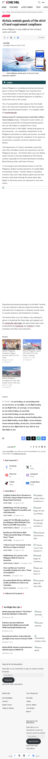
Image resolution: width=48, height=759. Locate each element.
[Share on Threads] (24, 755)
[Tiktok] (13, 483)
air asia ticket (24, 411)
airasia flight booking (10, 420)
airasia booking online (34, 417)
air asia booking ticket (31, 402)
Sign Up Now (33, 741)
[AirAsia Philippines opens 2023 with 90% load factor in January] (32, 344)
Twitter (30, 326)
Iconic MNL (12, 2)
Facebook (19, 326)
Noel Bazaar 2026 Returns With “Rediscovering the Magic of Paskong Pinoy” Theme (16, 535)
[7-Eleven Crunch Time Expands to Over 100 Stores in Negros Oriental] (39, 548)
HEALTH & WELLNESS (9, 588)
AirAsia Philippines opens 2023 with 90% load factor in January (32, 353)
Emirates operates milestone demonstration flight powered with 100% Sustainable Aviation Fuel (15, 625)
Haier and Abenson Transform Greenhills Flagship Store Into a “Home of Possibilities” (17, 570)
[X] (36, 447)
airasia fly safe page (13, 323)
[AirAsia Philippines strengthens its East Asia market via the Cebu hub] (11, 372)
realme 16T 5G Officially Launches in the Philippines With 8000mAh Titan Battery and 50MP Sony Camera (16, 522)
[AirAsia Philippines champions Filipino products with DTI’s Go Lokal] (11, 344)
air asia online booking (10, 411)
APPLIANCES (7, 575)
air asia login (22, 408)
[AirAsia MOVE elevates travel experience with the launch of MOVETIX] (40, 649)
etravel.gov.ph (11, 112)
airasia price (24, 423)
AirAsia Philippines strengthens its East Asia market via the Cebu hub (11, 380)
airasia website (35, 423)
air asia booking (16, 402)
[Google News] (34, 483)
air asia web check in (26, 414)
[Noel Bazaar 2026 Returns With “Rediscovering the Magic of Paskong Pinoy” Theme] (39, 535)
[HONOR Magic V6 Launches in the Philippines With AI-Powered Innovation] (39, 558)
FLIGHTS (8, 12)
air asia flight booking (33, 405)
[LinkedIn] (45, 447)
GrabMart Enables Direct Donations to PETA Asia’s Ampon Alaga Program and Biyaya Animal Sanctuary (17, 497)
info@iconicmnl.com (20, 454)
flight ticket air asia (22, 426)
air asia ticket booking (10, 414)
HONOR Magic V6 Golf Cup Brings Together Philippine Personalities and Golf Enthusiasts (17, 510)
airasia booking (19, 417)
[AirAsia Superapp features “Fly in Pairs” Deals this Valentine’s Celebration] (40, 613)
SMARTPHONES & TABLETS (11, 528)
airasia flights (23, 420)
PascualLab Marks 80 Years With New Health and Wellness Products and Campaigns (17, 582)
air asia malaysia (33, 408)
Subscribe (8, 680)
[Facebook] (33, 447)
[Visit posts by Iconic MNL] (4, 447)
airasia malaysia (35, 420)
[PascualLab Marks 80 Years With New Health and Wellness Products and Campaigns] (39, 583)
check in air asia (8, 426)
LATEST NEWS (7, 503)
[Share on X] (11, 37)
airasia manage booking (10, 423)
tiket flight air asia (9, 430)
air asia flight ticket (9, 408)
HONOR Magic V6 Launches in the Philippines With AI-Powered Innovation (15, 558)
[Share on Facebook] (7, 37)
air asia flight (19, 405)
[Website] (31, 447)
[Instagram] (39, 447)
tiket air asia (34, 426)
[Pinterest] (42, 447)
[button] (4, 2)
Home (3, 12)
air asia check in (8, 405)
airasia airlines (7, 417)
